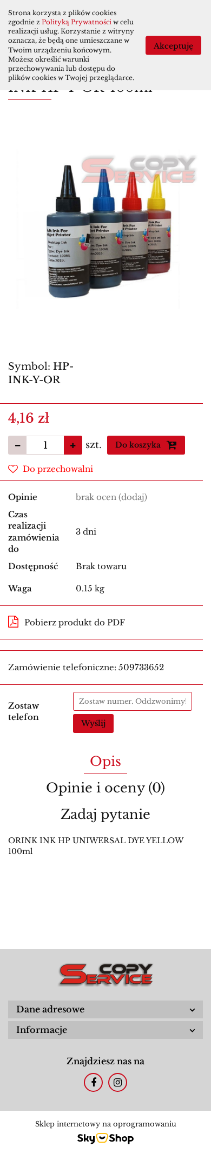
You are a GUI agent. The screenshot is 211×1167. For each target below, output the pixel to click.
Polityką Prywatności (76, 22)
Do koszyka (139, 445)
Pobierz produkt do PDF (74, 622)
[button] (105, 1009)
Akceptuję (173, 45)
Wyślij (93, 723)
